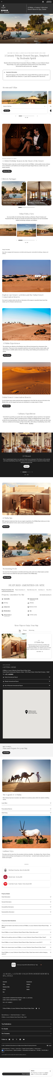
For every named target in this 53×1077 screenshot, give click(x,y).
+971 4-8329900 (9, 674)
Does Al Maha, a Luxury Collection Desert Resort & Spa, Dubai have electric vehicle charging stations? (24, 953)
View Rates (6, 110)
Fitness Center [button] (7, 614)
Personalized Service (7, 809)
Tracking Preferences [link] (6, 1048)
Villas (4, 984)
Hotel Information (6, 897)
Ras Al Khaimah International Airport (14, 685)
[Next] (37, 116)
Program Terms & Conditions (27, 1048)
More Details (7, 355)
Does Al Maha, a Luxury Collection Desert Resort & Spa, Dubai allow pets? (20, 932)
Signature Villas (6, 986)
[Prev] (16, 116)
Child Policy (5, 812)
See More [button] (35, 66)
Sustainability (7, 598)
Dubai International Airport (11, 677)
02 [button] (27, 474)
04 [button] (27, 242)
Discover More (7, 171)
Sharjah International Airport (12, 681)
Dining (4, 989)
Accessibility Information (8, 907)
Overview (5, 981)
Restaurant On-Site (34, 598)
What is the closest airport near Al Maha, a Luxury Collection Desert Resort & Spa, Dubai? (24, 947)
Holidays (28, 984)
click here (45, 1074)
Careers (12, 1048)
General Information (6, 902)
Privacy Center (37, 1048)
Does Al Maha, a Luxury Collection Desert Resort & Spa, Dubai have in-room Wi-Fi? (22, 942)
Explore (26, 466)
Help (2, 1051)
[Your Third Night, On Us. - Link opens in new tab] (14, 193)
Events (27, 986)
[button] (43, 2)
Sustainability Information (8, 912)
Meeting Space (7, 610)
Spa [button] (30, 610)
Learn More (38, 651)
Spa (3, 991)
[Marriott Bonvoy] (48, 2)
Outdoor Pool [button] (7, 606)
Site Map (38, 1050)
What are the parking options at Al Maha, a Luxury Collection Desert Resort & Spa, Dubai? (24, 937)
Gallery (36, 41)
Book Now (5, 526)
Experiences (29, 981)
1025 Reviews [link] (6, 11)
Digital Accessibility (17, 1050)
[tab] (8, 590)
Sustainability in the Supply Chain (29, 1050)
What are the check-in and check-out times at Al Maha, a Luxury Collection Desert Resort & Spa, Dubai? (25, 926)
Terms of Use (18, 1048)
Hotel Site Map (44, 1050)
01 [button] (25, 242)
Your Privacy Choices (8, 1050)
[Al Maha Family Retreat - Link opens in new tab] (39, 193)
